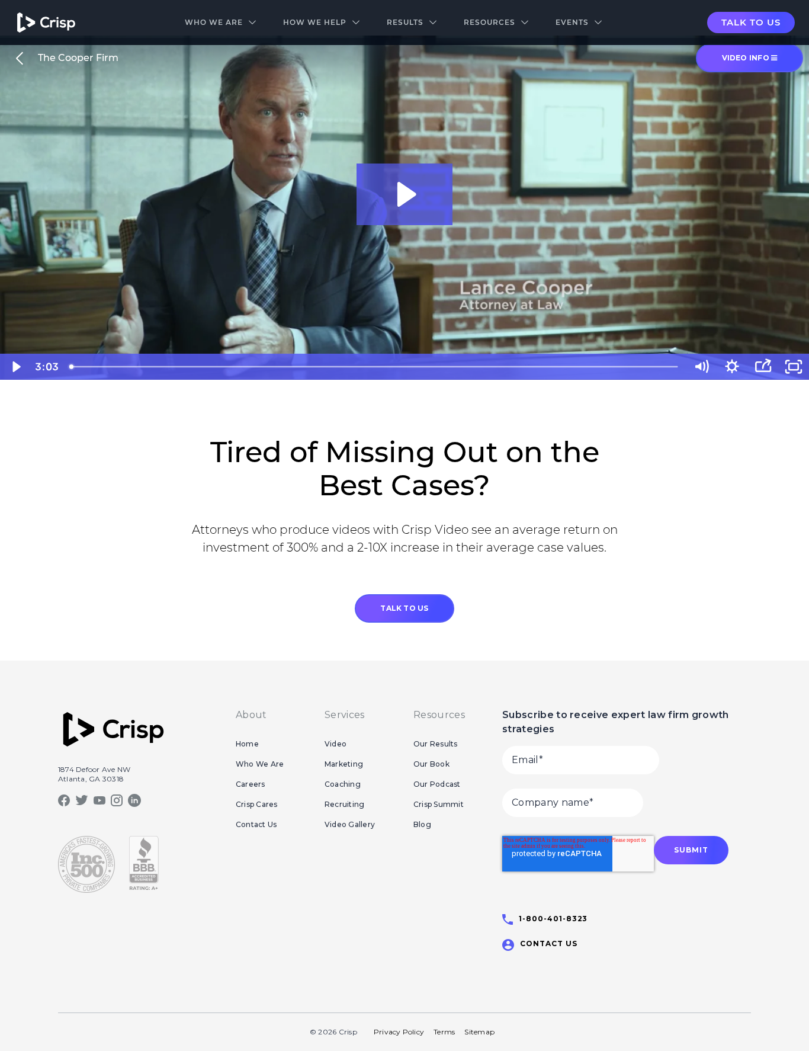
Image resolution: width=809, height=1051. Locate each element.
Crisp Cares (257, 804)
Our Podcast (437, 784)
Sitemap (479, 1031)
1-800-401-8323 (553, 918)
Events (572, 22)
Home (247, 743)
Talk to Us (751, 22)
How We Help (314, 22)
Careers (250, 784)
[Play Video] (15, 367)
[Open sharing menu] (762, 367)
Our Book (431, 764)
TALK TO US (404, 608)
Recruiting (344, 804)
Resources (489, 22)
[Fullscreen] (793, 367)
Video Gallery (350, 824)
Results (405, 22)
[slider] (374, 367)
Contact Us (256, 824)
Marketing (344, 764)
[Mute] (701, 367)
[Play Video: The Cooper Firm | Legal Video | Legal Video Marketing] (405, 194)
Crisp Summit (438, 804)
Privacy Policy (399, 1031)
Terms (444, 1031)
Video (335, 743)
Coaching (343, 784)
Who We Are (214, 22)
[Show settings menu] (732, 367)
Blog (422, 824)
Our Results (435, 743)
